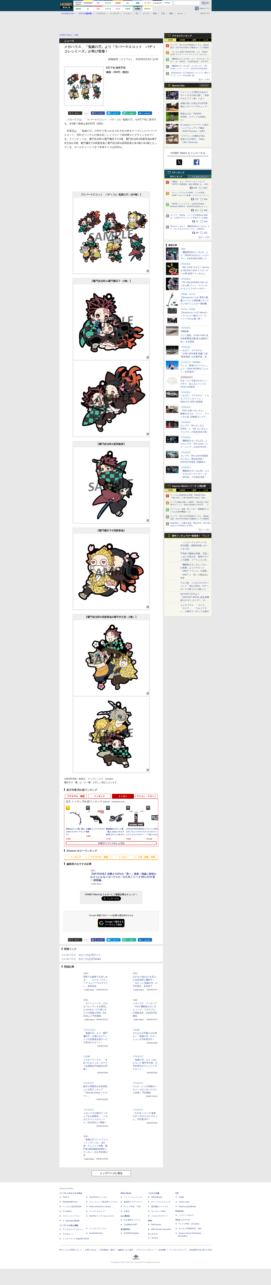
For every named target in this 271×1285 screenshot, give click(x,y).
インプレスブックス (97, 1228)
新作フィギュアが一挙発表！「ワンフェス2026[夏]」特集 (190, 536)
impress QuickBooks (187, 1206)
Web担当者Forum (70, 1202)
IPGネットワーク (182, 1220)
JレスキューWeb (158, 1211)
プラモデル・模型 (76, 796)
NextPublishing (95, 1233)
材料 (171, 13)
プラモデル (101, 13)
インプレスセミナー (97, 1211)
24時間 (182, 40)
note (131, 113)
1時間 (170, 40)
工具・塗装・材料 (146, 857)
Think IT (66, 1197)
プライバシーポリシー (145, 1250)
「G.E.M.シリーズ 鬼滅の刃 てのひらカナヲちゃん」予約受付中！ (145, 1116)
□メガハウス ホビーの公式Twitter (81, 959)
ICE (177, 1193)
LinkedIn (147, 113)
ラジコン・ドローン (146, 796)
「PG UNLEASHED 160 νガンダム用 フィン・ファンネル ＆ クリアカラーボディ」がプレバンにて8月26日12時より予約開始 (194, 288)
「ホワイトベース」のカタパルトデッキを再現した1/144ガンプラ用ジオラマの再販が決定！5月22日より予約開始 (95, 1009)
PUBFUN (179, 1211)
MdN (150, 1221)
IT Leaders (67, 1211)
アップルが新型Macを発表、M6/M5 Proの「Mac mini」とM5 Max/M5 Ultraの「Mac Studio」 (188, 498)
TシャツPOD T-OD (132, 1206)
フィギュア (114, 13)
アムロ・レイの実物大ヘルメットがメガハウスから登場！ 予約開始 (145, 1089)
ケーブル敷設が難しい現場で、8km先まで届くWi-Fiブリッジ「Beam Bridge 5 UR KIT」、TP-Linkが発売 (190, 505)
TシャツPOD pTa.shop (189, 1224)
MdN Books (156, 1224)
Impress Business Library (100, 1206)
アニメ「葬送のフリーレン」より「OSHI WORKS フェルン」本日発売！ (194, 368)
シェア (100, 113)
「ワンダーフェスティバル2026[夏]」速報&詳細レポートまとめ (194, 545)
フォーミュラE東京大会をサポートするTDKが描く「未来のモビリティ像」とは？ (194, 95)
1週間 (193, 40)
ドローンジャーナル (71, 1216)
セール (180, 13)
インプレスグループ (177, 1250)
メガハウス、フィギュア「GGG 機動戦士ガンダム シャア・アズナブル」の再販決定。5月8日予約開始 (145, 1009)
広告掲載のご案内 (107, 1250)
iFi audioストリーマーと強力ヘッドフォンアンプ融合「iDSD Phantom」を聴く (194, 127)
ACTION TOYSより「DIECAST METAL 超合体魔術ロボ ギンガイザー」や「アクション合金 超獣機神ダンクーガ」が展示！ (194, 600)
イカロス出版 (153, 1193)
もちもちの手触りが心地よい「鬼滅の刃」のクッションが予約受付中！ (145, 1036)
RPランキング (176, 177)
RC (137, 13)
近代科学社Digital (131, 1233)
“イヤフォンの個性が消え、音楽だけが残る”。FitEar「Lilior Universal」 (193, 139)
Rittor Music (126, 1193)
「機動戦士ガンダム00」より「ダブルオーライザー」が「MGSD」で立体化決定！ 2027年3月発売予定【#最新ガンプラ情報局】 (190, 61)
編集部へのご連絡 (125, 1250)
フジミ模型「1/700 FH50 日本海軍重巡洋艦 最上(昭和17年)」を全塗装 (194, 338)
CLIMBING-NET (130, 1224)
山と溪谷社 (125, 1216)
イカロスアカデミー (159, 1216)
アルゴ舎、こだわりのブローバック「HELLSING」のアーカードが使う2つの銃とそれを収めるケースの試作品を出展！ (194, 589)
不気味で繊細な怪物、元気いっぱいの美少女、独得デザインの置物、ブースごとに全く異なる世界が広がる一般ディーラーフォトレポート (194, 559)
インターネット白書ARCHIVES (76, 1239)
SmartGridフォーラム (98, 1197)
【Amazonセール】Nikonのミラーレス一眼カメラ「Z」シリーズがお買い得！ (194, 315)
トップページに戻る (111, 1173)
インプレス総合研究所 (72, 1206)
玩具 (155, 13)
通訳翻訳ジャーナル (159, 1206)
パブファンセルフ (186, 1215)
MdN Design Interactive (161, 1229)
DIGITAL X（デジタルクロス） (102, 1216)
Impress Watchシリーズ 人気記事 (189, 486)
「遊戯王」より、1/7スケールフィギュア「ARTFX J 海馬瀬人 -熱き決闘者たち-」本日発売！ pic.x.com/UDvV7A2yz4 (190, 184)
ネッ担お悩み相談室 (71, 1221)
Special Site (178, 85)
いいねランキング (199, 177)
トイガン (127, 13)
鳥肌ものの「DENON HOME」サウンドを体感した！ (193, 116)
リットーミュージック (133, 1197)
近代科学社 (125, 1229)
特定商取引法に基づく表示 (200, 1250)
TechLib (154, 1238)
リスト (86, 113)
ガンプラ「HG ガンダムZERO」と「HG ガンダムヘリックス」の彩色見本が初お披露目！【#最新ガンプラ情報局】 (194, 431)
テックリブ (152, 1234)
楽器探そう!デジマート (133, 1202)
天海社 (181, 1197)
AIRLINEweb (156, 1197)
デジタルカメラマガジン (73, 1229)
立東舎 (126, 1211)
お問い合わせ (90, 1250)
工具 (163, 13)
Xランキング (178, 172)
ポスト (77, 113)
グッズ (146, 13)
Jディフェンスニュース (161, 1202)
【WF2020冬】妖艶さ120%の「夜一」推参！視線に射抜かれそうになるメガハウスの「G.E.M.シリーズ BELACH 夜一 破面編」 (123, 876)
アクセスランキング (182, 36)
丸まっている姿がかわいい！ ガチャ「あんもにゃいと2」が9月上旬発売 (194, 383)
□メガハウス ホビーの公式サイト (81, 955)
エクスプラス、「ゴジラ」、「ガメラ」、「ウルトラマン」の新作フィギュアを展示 (194, 608)
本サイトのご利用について (70, 1250)
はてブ (115, 113)
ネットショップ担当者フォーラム (103, 1202)
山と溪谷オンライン (132, 1220)
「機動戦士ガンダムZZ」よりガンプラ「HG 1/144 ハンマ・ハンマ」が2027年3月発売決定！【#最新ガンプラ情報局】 (188, 68)
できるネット (68, 1234)
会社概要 (162, 1250)
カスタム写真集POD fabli (190, 1228)
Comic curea (184, 1202)
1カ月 (205, 40)
